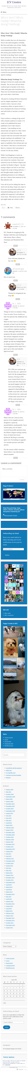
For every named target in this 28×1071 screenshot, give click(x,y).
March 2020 (9, 799)
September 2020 (10, 796)
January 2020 (9, 801)
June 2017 (8, 856)
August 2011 (9, 927)
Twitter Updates (8, 1057)
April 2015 (9, 885)
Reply (15, 245)
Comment (22, 479)
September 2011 (10, 925)
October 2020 (10, 794)
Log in (6, 739)
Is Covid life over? (11, 773)
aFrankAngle (18, 268)
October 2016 (10, 863)
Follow (7, 555)
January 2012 (9, 915)
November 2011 (10, 920)
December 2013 (10, 894)
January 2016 (9, 875)
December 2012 (10, 904)
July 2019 (8, 816)
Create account (9, 737)
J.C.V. (19, 250)
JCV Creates (14, 2)
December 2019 (10, 804)
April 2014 (9, 889)
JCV (18, 359)
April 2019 (9, 823)
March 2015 (9, 887)
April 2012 (9, 908)
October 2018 (10, 837)
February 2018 (10, 839)
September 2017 (10, 849)
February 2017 (10, 858)
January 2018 (9, 842)
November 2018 (10, 835)
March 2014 (9, 892)
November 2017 (10, 844)
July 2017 (8, 854)
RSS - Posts (8, 613)
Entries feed (8, 741)
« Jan (4, 1003)
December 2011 (10, 918)
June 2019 (8, 818)
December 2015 (10, 877)
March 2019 (9, 825)
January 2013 (9, 901)
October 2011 (10, 923)
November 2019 (10, 806)
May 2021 (8, 792)
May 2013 (8, 896)
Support (8, 777)
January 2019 (9, 830)
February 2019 (10, 827)
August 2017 (9, 851)
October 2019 (10, 808)
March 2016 (9, 873)
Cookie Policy (7, 1064)
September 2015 (10, 882)
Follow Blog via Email (11, 533)
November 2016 (10, 861)
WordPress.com (9, 745)
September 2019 (10, 811)
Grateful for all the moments (14, 768)
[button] (13, 631)
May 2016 (8, 870)
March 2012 (9, 911)
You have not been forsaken (13, 775)
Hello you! (9, 770)
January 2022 (9, 789)
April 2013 (9, 899)
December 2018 (10, 832)
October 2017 (10, 846)
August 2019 (9, 813)
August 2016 (9, 866)
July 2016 (8, 868)
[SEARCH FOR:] (14, 755)
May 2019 (8, 820)
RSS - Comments (9, 615)
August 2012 (9, 906)
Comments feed (9, 743)
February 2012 (10, 913)
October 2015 (10, 880)
